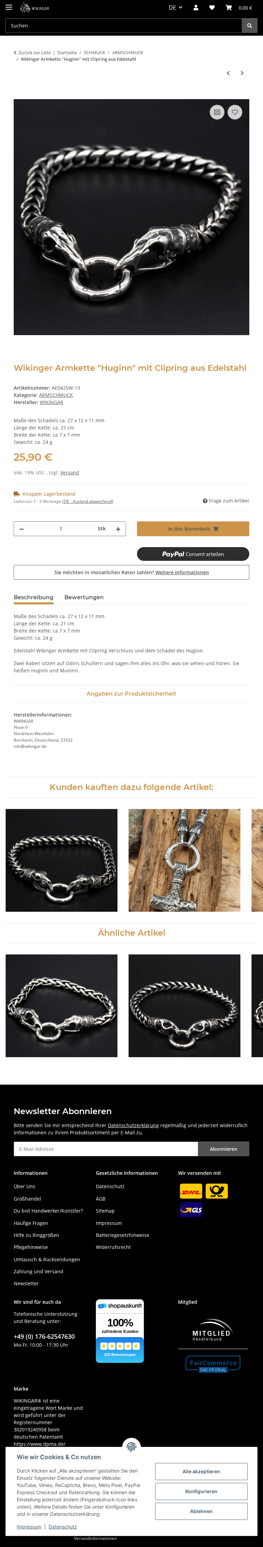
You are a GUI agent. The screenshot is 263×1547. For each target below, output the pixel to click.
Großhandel (27, 1198)
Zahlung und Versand (38, 1271)
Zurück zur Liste (34, 52)
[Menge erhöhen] (118, 529)
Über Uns (24, 1186)
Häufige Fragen (31, 1223)
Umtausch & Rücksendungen (47, 1259)
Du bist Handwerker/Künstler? (48, 1210)
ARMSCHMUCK (56, 395)
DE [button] (172, 7)
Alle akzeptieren (201, 1471)
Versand (69, 472)
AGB (100, 1198)
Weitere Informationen (182, 572)
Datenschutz (63, 1527)
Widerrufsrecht (113, 1247)
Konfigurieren (201, 1491)
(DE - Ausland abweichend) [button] (87, 501)
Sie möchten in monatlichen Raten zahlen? (131, 572)
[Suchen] (250, 25)
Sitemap (105, 1210)
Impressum (29, 1527)
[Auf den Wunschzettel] (234, 112)
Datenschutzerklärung (133, 1125)
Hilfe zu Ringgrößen (36, 1235)
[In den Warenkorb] (19, 95)
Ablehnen (201, 1511)
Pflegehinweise (31, 1247)
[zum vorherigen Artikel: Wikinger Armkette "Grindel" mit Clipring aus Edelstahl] (228, 73)
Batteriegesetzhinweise (122, 1235)
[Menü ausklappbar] (8, 4)
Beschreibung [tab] (33, 597)
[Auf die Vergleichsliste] (217, 112)
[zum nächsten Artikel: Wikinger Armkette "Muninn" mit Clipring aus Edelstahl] (242, 73)
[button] (196, 7)
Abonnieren (223, 1149)
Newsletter (26, 1283)
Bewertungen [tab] (84, 597)
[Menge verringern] (21, 529)
